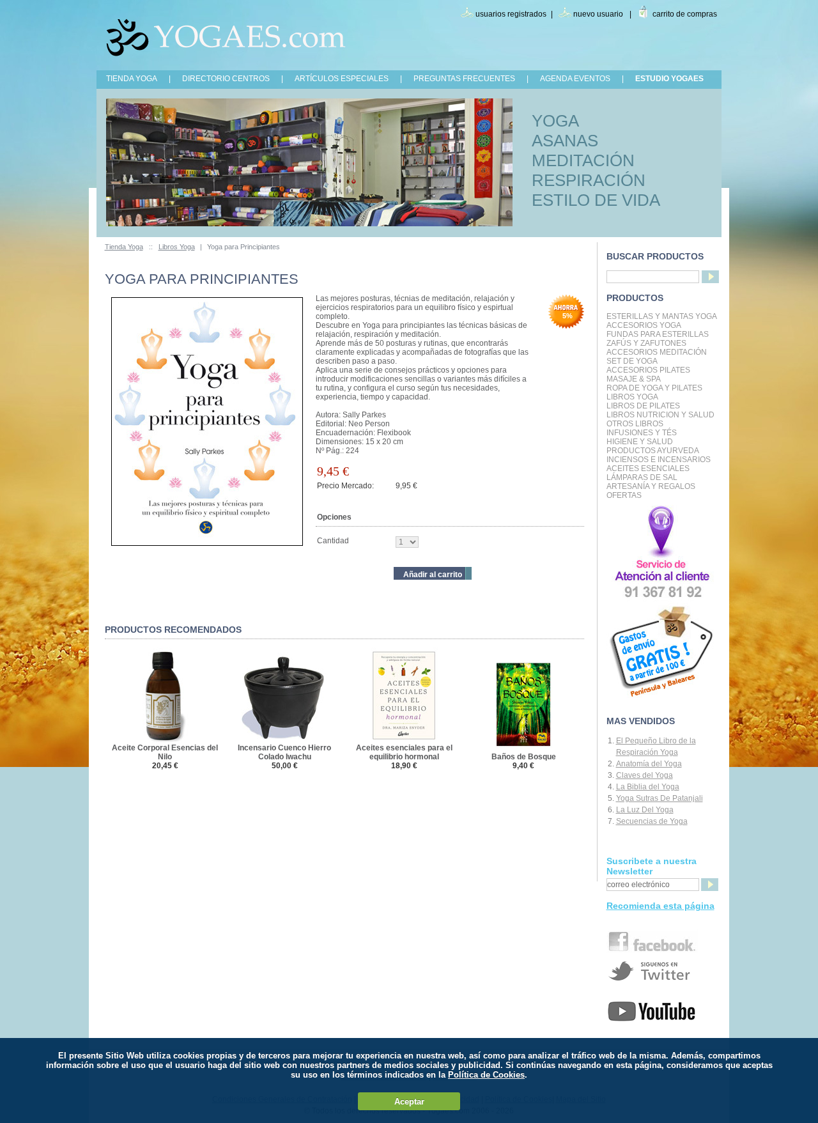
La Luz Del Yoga (645, 809)
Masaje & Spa (633, 379)
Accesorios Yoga (643, 325)
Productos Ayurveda (652, 450)
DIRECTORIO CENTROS (226, 78)
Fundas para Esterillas (657, 334)
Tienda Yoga (124, 247)
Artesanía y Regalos (650, 486)
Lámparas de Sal (641, 477)
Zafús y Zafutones (646, 343)
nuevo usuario (598, 14)
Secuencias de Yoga (652, 821)
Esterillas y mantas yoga (661, 316)
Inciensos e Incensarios (658, 459)
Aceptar (409, 1101)
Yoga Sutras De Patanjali (659, 798)
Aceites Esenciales (648, 468)
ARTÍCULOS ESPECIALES (342, 78)
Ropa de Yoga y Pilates (654, 387)
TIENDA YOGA (131, 78)
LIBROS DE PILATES (643, 405)
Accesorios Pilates (648, 370)
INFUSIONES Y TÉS (641, 432)
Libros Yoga (176, 247)
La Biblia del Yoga (647, 786)
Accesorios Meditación (656, 352)
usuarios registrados (510, 14)
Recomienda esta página (660, 906)
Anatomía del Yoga (649, 763)
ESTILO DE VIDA (596, 200)
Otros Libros (634, 423)
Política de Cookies (486, 1075)
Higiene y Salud (639, 441)
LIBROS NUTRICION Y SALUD (660, 414)
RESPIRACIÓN (588, 180)
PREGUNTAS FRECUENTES (464, 78)
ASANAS (565, 140)
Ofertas (624, 495)
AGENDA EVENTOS (575, 78)
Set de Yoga (632, 361)
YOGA (555, 120)
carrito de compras (684, 14)
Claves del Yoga (644, 775)
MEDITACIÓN (583, 160)
